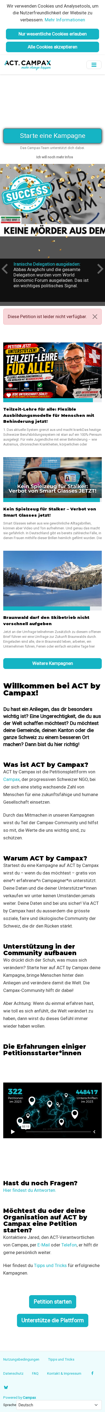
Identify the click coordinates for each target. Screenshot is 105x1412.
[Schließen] (95, 316)
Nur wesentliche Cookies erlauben (53, 34)
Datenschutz (13, 1373)
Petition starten (53, 1301)
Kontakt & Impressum (64, 1373)
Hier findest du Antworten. (29, 1190)
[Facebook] (92, 1373)
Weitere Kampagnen (52, 663)
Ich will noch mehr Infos (54, 157)
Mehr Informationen (65, 19)
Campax (11, 779)
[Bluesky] (5, 1387)
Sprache (9, 1405)
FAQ (35, 1373)
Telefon (69, 1245)
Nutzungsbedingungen (21, 1359)
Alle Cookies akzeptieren (52, 47)
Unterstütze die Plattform (53, 1320)
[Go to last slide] (5, 268)
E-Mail (43, 1245)
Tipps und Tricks (50, 1265)
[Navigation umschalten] (94, 65)
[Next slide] (99, 268)
